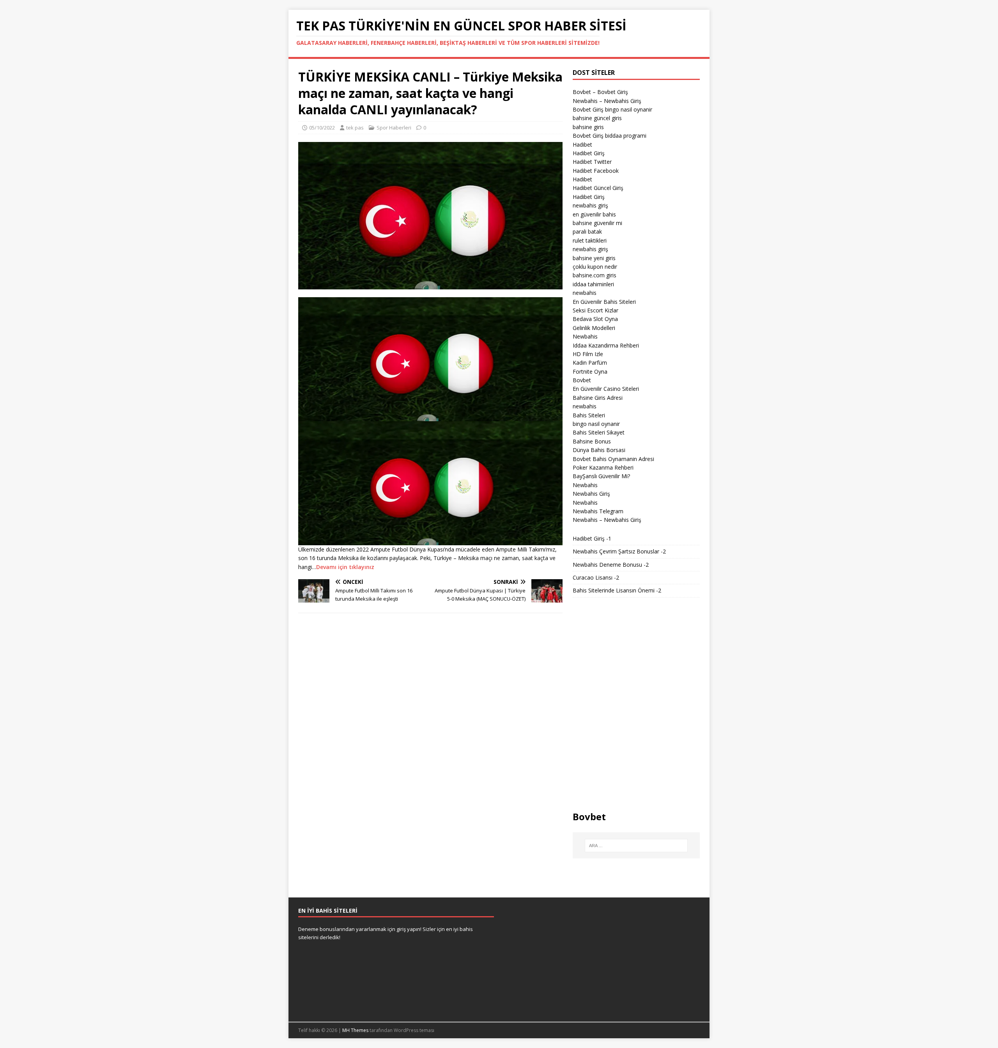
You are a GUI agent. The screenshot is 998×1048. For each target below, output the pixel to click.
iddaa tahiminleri (593, 284)
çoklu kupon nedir (595, 266)
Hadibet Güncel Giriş (598, 188)
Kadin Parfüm (590, 362)
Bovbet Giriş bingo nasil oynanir (612, 109)
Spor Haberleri (394, 127)
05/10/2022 (322, 127)
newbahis (584, 292)
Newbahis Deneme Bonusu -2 (611, 564)
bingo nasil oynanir (596, 423)
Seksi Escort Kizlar (595, 310)
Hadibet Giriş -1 (592, 538)
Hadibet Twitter (592, 161)
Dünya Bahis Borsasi (599, 450)
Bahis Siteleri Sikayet (599, 432)
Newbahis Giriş (591, 493)
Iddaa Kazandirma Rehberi (606, 345)
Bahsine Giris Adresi (598, 397)
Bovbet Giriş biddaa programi (609, 135)
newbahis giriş (590, 205)
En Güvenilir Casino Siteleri (606, 388)
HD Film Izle (588, 354)
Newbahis (585, 336)
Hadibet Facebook (596, 170)
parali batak (587, 231)
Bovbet (582, 380)
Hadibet (582, 144)
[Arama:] (636, 845)
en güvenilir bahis (594, 214)
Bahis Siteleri (589, 415)
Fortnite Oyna (590, 371)
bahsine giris (588, 127)
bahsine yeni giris (594, 258)
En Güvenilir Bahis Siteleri (604, 301)
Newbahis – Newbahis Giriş (607, 101)
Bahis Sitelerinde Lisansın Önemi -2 (617, 590)
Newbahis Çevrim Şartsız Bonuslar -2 (619, 551)
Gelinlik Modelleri (594, 328)
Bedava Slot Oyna (595, 319)
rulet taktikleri (590, 240)
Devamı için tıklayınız (345, 567)
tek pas (355, 127)
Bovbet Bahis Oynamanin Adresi (613, 459)
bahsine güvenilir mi (597, 223)
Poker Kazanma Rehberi (603, 467)
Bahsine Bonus (592, 441)
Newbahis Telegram (598, 511)
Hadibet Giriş (589, 153)
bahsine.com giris (594, 275)
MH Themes (355, 1030)
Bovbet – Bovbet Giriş (600, 92)
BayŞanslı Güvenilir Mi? (601, 476)
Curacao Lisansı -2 (596, 577)
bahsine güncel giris (597, 118)
